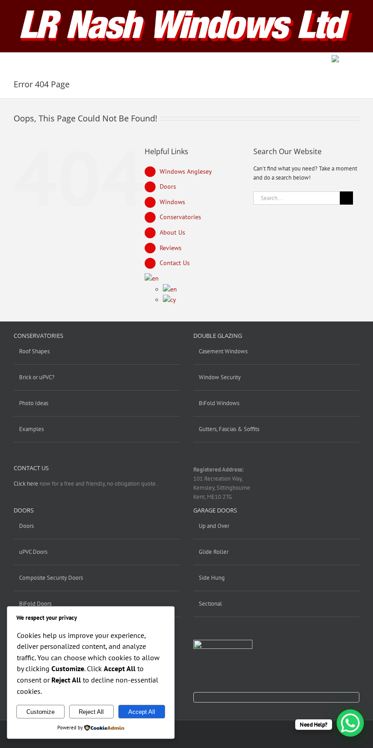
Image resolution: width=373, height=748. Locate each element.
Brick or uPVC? (37, 377)
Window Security (220, 377)
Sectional (210, 603)
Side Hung (212, 578)
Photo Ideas (33, 403)
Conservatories (180, 217)
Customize (40, 711)
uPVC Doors (33, 552)
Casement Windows (223, 351)
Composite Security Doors (51, 578)
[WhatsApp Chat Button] (350, 723)
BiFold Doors (35, 603)
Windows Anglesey (186, 171)
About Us (172, 232)
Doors (168, 186)
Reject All (91, 711)
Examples (31, 429)
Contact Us (175, 263)
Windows (172, 202)
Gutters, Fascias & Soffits (229, 429)
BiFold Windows (219, 403)
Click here (26, 483)
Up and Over (214, 526)
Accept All (141, 711)
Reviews (170, 248)
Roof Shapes (34, 351)
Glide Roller (213, 552)
